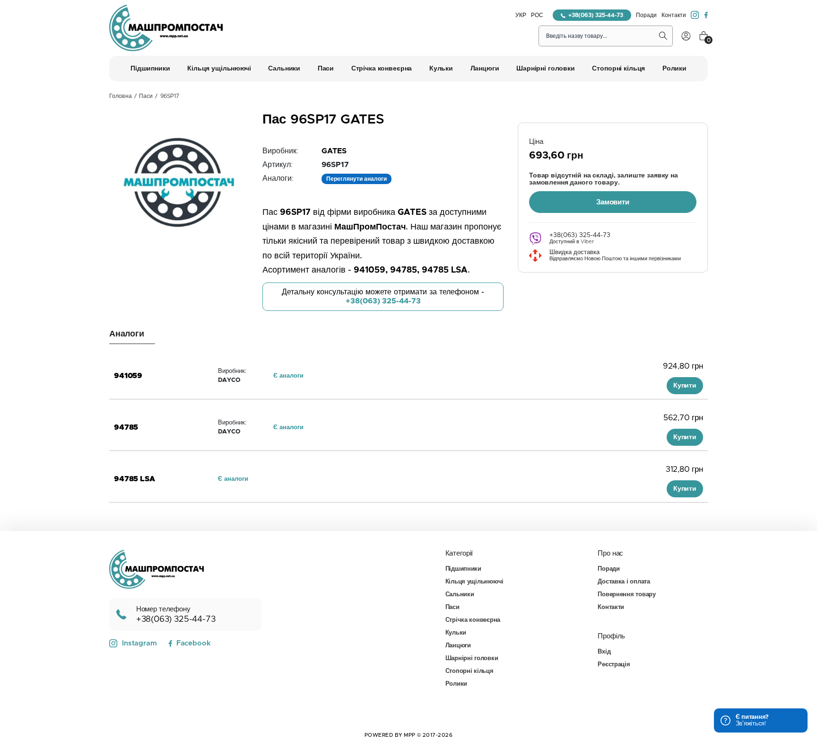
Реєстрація (614, 665)
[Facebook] (706, 15)
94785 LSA (134, 479)
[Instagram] (695, 15)
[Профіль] (686, 36)
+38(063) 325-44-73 (595, 15)
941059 (128, 376)
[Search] (663, 36)
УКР (520, 15)
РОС (537, 15)
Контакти (673, 15)
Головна (120, 96)
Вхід (604, 652)
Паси (146, 96)
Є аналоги (288, 376)
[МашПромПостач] (166, 28)
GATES (334, 151)
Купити (684, 385)
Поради (646, 15)
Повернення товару (627, 595)
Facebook (193, 643)
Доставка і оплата (624, 582)
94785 (126, 427)
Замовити (612, 202)
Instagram (139, 643)
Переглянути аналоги (356, 179)
